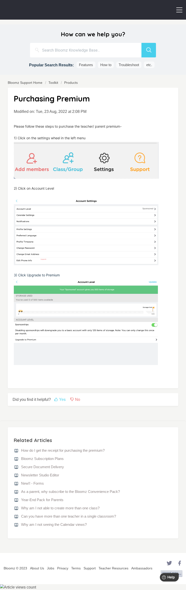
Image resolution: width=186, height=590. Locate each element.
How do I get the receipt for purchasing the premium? (63, 450)
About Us (37, 568)
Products (71, 83)
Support (90, 568)
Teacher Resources (113, 568)
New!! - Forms (32, 483)
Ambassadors (141, 568)
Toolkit (53, 83)
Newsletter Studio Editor (40, 475)
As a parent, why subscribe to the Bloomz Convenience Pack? (70, 491)
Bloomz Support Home (25, 83)
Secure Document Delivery (42, 467)
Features (86, 65)
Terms (76, 568)
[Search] (148, 50)
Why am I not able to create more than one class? (60, 508)
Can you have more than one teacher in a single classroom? (68, 516)
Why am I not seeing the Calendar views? (54, 524)
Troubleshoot (129, 65)
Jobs (50, 568)
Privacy (62, 568)
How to (105, 65)
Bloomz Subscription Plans (42, 459)
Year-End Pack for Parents (42, 500)
